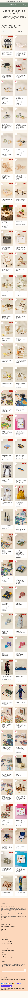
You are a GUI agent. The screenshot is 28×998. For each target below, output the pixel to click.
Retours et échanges (7, 943)
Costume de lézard (20, 701)
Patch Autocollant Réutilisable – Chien (20, 456)
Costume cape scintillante (19, 631)
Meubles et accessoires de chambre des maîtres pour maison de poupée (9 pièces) (21, 100)
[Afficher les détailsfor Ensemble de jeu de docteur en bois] (21, 66)
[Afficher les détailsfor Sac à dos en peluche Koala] (7, 470)
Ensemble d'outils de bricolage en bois (20, 200)
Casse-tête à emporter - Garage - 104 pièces (7, 551)
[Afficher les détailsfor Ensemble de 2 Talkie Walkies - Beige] (7, 517)
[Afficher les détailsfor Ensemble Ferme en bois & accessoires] (7, 66)
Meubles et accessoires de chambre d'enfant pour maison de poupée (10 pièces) (6, 152)
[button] (25, 4)
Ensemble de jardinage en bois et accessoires (6, 316)
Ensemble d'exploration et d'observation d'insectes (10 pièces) (5, 224)
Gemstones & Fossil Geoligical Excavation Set (21, 846)
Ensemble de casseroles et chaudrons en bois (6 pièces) (21, 177)
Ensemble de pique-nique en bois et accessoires (20, 293)
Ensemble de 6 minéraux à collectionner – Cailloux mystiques (20, 678)
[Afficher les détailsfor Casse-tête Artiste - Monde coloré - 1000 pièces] (7, 715)
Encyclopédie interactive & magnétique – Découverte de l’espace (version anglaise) (6, 606)
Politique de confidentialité (8, 950)
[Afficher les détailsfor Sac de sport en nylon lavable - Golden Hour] (21, 493)
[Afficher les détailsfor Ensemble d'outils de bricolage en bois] (21, 190)
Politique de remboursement (7, 979)
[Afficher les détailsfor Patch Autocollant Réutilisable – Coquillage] (7, 446)
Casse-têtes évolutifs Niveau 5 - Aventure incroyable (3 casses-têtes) (7, 408)
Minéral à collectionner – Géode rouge (19, 604)
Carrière (4, 947)
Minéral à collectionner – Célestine (5, 631)
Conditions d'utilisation (7, 948)
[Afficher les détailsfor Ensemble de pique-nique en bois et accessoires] (21, 283)
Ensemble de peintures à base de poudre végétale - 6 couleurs (20, 822)
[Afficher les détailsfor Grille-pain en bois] (7, 351)
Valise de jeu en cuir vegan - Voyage (6, 869)
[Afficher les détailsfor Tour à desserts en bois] (21, 260)
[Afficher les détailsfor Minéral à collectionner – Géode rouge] (21, 594)
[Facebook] (2, 930)
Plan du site (4, 936)
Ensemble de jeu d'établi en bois (6, 248)
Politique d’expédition (16, 981)
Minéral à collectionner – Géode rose (19, 654)
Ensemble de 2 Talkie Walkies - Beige (7, 526)
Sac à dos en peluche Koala (7, 480)
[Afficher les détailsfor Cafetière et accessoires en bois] (21, 329)
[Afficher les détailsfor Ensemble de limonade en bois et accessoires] (7, 283)
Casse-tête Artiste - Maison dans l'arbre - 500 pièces (21, 725)
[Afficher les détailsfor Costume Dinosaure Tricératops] (21, 883)
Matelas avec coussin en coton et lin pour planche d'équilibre (21, 53)
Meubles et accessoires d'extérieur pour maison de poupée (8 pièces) (6, 100)
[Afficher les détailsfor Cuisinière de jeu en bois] (21, 238)
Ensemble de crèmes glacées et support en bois (21, 361)
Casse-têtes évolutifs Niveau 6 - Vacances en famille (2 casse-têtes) (7, 798)
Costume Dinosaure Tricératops (20, 893)
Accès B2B (4, 954)
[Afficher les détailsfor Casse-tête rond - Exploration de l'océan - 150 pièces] (7, 738)
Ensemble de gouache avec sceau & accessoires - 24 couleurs (21, 870)
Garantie (4, 945)
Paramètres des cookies (7, 957)
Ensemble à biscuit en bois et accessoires (20, 384)
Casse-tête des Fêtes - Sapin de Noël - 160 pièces (7, 432)
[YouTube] (9, 930)
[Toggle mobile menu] (4, 5)
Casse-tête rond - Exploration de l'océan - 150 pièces (6, 748)
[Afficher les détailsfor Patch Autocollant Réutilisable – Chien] (21, 446)
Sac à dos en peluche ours (7, 503)
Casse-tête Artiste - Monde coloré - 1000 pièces (7, 725)
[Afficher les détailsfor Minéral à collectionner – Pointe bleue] (7, 644)
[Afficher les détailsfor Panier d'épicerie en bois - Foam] (7, 260)
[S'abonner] (25, 970)
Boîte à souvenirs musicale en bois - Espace (20, 773)
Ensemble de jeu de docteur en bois (20, 76)
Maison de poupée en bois (7, 53)
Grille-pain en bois (6, 360)
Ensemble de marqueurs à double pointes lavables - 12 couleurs (20, 433)
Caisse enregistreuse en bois (7, 200)
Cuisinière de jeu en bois (20, 248)
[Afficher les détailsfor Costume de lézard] (21, 692)
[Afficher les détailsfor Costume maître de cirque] (7, 667)
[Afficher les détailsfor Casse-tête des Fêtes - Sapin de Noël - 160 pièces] (7, 422)
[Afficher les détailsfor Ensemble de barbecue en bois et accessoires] (21, 306)
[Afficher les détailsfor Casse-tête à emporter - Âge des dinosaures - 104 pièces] (7, 568)
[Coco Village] (14, 4)
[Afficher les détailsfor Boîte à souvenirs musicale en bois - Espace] (21, 763)
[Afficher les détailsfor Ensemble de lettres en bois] (7, 883)
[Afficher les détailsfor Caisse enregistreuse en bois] (7, 190)
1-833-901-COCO (5, 922)
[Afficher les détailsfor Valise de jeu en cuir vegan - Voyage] (7, 859)
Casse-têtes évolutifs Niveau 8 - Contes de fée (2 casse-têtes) (20, 749)
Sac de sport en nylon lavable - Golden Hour (19, 503)
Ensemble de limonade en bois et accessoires (6, 293)
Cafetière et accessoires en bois (20, 339)
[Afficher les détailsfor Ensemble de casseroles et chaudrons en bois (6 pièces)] (21, 166)
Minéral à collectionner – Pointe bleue (5, 654)
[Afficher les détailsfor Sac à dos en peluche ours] (7, 493)
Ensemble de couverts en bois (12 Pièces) (6, 176)
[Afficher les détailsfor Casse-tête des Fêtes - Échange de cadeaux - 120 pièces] (7, 811)
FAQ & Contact (5, 939)
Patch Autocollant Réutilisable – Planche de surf (21, 480)
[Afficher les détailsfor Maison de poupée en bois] (7, 43)
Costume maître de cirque (7, 677)
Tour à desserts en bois (20, 270)
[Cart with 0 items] (25, 4)
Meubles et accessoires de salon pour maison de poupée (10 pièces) (21, 126)
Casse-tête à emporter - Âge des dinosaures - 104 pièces (7, 578)
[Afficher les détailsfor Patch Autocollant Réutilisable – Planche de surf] (21, 470)
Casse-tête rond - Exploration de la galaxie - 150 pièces (20, 408)
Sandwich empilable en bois (7, 384)
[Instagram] (5, 930)
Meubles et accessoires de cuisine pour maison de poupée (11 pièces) (20, 152)
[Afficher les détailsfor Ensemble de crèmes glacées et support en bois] (21, 351)
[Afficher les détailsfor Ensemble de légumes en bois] (21, 212)
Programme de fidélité (7, 941)
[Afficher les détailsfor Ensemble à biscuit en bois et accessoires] (21, 374)
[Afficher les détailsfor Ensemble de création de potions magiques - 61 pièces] (7, 836)
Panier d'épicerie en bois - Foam (6, 270)
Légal (3, 952)
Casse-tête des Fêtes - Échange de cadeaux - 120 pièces (7, 821)
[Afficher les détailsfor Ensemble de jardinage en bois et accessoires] (7, 306)
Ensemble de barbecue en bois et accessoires (20, 316)
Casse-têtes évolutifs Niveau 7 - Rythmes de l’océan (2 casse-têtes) (6, 773)
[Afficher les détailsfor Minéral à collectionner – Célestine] (7, 621)
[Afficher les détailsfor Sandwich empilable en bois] (7, 374)
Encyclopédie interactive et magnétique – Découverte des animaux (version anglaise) (20, 553)
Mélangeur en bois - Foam (7, 339)
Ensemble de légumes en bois (20, 222)
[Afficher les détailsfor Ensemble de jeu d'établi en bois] (7, 238)
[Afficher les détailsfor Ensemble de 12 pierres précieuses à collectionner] (7, 692)
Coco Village (11, 988)
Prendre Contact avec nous (8, 926)
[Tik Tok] (12, 930)
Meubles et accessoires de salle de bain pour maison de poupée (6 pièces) (7, 126)
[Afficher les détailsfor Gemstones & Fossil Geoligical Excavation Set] (21, 836)
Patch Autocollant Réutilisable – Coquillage (6, 457)
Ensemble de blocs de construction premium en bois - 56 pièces (20, 798)
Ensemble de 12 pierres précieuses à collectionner (7, 702)
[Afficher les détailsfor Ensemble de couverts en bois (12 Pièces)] (7, 166)
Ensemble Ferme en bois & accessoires (6, 76)
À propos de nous (6, 937)
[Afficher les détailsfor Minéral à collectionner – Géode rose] (21, 644)
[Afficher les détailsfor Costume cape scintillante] (21, 621)
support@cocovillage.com (7, 924)
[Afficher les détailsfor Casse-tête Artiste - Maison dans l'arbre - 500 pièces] (21, 715)
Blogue (3, 956)
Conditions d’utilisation (6, 981)
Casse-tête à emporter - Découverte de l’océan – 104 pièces (20, 527)
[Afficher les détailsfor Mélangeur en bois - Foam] (7, 329)
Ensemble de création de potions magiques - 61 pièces (7, 846)
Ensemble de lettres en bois (6, 893)
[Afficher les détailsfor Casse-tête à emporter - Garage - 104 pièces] (7, 541)
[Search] (23, 4)
